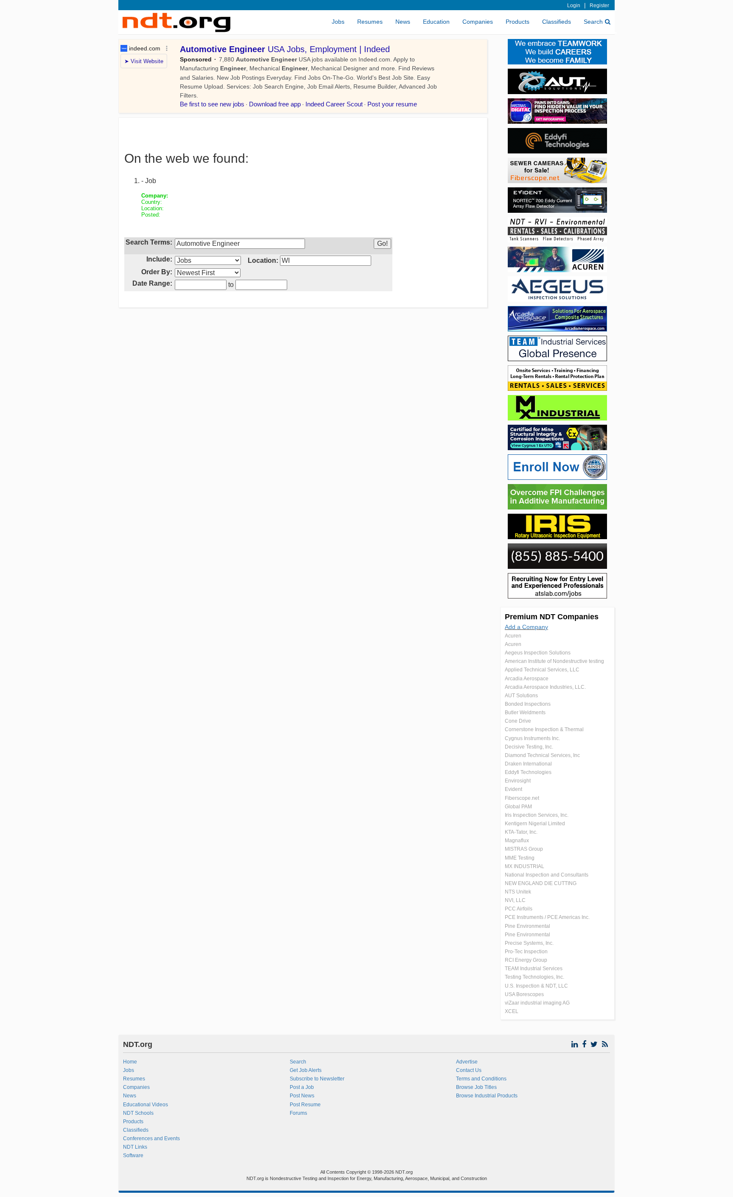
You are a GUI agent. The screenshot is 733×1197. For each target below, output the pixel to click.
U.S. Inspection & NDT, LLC (536, 986)
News (402, 21)
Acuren (513, 636)
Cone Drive (518, 721)
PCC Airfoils (518, 909)
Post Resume (305, 1105)
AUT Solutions (521, 696)
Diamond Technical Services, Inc (542, 755)
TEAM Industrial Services (533, 969)
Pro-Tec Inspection (526, 952)
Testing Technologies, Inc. (534, 977)
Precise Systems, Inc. (529, 943)
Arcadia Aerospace (526, 679)
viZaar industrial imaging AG (537, 1003)
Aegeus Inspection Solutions (538, 653)
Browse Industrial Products (487, 1096)
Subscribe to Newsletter (317, 1079)
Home (130, 1062)
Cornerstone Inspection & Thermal (544, 729)
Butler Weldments (525, 712)
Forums (298, 1113)
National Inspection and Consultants (546, 875)
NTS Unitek (518, 892)
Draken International (528, 764)
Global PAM (518, 807)
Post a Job (302, 1087)
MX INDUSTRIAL (524, 866)
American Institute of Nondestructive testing (554, 661)
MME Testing (519, 858)
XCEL (511, 1011)
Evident (513, 789)
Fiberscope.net (522, 798)
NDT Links (135, 1147)
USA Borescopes (524, 994)
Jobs (338, 21)
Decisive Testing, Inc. (529, 747)
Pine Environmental (527, 926)
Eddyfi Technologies (528, 772)
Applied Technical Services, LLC (542, 670)
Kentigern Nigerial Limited (535, 824)
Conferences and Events (151, 1138)
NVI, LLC (515, 900)
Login (573, 5)
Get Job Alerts (306, 1070)
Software (133, 1155)
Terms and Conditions (481, 1079)
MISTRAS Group (524, 849)
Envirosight (518, 781)
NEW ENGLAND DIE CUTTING (540, 883)
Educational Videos (145, 1105)
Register (599, 5)
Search (593, 21)
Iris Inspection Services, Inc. (536, 815)
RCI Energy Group (526, 960)
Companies (477, 21)
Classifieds (556, 21)
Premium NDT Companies (552, 616)
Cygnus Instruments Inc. (532, 738)
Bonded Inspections (528, 704)
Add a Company (526, 627)
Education (436, 21)
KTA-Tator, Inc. (521, 832)
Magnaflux (517, 840)
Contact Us (468, 1070)
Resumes (370, 21)
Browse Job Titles (476, 1087)
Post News (302, 1096)
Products (517, 21)
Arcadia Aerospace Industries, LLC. (545, 687)
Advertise (467, 1062)
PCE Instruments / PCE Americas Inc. (547, 917)
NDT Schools (138, 1113)
